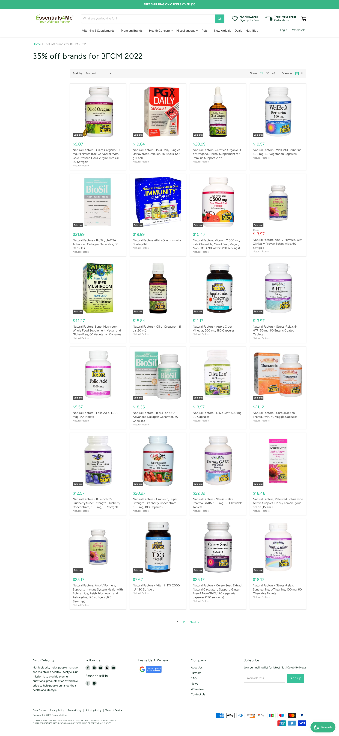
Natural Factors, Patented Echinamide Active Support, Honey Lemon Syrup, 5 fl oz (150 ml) (278, 503)
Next (193, 622)
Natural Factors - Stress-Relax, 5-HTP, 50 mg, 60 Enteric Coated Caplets (275, 330)
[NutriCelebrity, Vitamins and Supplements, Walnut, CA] (194, 715)
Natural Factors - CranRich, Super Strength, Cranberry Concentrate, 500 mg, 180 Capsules (155, 503)
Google (146, 671)
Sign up (295, 678)
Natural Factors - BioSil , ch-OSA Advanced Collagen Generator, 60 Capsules (95, 244)
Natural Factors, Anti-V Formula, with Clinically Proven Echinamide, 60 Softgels (277, 243)
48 (273, 73)
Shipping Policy (93, 710)
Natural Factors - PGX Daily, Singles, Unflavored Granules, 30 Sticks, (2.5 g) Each (157, 154)
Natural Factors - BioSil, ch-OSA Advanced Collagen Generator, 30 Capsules (155, 417)
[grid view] (297, 73)
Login (283, 30)
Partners (196, 672)
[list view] (301, 73)
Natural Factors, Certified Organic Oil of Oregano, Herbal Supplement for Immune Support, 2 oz (217, 154)
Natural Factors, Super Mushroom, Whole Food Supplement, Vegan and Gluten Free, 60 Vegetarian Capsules (97, 330)
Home (37, 44)
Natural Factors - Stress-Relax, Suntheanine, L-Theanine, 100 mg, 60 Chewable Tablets (277, 589)
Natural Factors (81, 165)
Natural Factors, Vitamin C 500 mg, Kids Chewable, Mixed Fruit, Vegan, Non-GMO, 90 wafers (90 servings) (216, 244)
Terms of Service (113, 710)
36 (267, 73)
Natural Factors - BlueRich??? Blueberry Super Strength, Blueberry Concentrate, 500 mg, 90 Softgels (96, 503)
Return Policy (75, 710)
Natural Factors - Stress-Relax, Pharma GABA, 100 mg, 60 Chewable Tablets (217, 503)
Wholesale (298, 30)
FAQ (194, 678)
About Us (197, 667)
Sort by (77, 73)
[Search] (219, 18)
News (194, 683)
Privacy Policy (57, 710)
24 (261, 73)
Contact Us (198, 694)
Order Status (39, 710)
